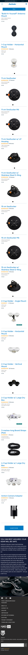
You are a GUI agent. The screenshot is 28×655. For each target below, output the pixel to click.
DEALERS (3, 610)
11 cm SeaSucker (8, 78)
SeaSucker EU (6, 648)
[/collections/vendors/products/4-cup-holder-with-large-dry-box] (14, 483)
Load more (14, 528)
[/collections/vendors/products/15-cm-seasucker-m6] (14, 254)
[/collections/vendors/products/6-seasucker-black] (14, 225)
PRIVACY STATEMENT (7, 620)
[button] (26, 4)
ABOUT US (4, 605)
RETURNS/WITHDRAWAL (7, 615)
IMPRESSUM (4, 613)
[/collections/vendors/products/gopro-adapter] (14, 513)
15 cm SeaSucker (8, 206)
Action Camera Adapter (11, 496)
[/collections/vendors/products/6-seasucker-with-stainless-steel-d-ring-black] (14, 288)
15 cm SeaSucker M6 (10, 238)
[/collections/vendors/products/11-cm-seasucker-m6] (14, 126)
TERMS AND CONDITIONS (8, 622)
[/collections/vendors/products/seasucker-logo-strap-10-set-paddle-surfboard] (14, 450)
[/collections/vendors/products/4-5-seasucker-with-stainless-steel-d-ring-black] (14, 193)
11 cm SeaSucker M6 (10, 109)
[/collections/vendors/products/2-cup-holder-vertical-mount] (14, 385)
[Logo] (12, 4)
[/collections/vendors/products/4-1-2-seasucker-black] (14, 96)
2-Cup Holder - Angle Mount (13, 301)
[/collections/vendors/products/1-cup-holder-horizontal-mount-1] (14, 65)
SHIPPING (4, 617)
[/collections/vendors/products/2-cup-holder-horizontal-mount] (14, 351)
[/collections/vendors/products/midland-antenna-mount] (14, 31)
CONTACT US (4, 608)
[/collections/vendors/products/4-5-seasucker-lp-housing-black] (14, 160)
